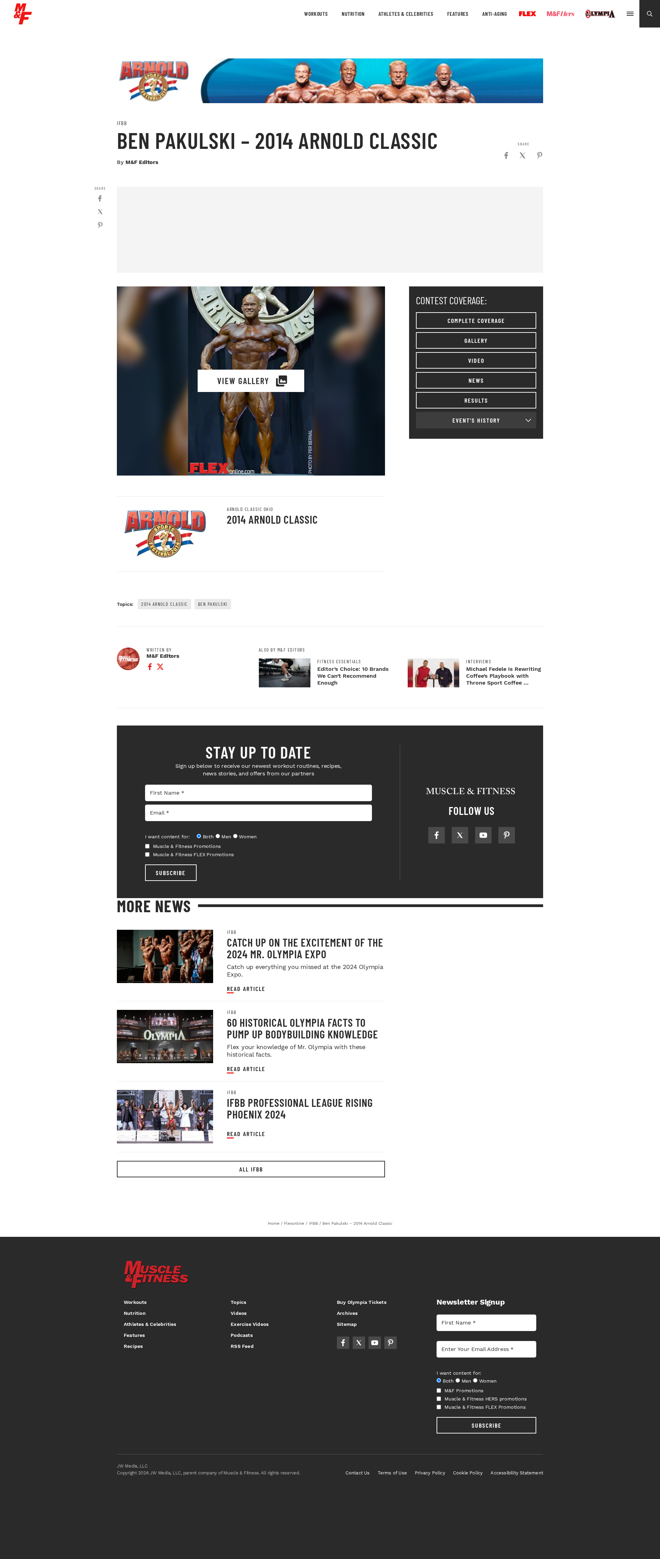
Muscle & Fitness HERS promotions (485, 1399)
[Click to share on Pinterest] (539, 155)
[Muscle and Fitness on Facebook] (436, 835)
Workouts (316, 13)
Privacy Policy (430, 1472)
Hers (560, 14)
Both (208, 836)
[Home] (23, 22)
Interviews (478, 661)
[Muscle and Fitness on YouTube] (483, 835)
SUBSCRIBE (171, 872)
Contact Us (357, 1472)
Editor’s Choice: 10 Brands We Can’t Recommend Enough (353, 676)
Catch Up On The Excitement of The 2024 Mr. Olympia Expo (305, 948)
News (476, 380)
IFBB (122, 123)
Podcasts (242, 1335)
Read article (246, 988)
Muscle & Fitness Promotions (187, 846)
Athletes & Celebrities (405, 13)
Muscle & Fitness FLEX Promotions (193, 854)
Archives (347, 1313)
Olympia (600, 14)
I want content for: (167, 836)
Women (247, 836)
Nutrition (353, 13)
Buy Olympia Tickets (361, 1302)
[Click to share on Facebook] (506, 155)
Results (476, 400)
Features (458, 13)
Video (476, 360)
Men (226, 836)
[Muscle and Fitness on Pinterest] (506, 835)
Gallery (476, 340)
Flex (527, 14)
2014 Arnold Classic (272, 519)
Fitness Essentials (339, 661)
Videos (238, 1313)
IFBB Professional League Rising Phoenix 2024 (300, 1108)
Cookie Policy (468, 1472)
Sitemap (347, 1324)
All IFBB (251, 1169)
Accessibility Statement (517, 1472)
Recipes (133, 1346)
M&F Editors (141, 162)
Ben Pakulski (213, 604)
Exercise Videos (249, 1324)
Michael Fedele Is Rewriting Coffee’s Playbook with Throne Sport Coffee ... (503, 676)
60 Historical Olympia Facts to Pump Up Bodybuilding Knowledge (302, 1028)
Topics (238, 1302)
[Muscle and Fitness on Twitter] (460, 835)
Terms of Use (392, 1472)
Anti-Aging (494, 13)
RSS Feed (242, 1346)
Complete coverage (476, 320)
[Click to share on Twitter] (522, 155)
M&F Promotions (463, 1390)
